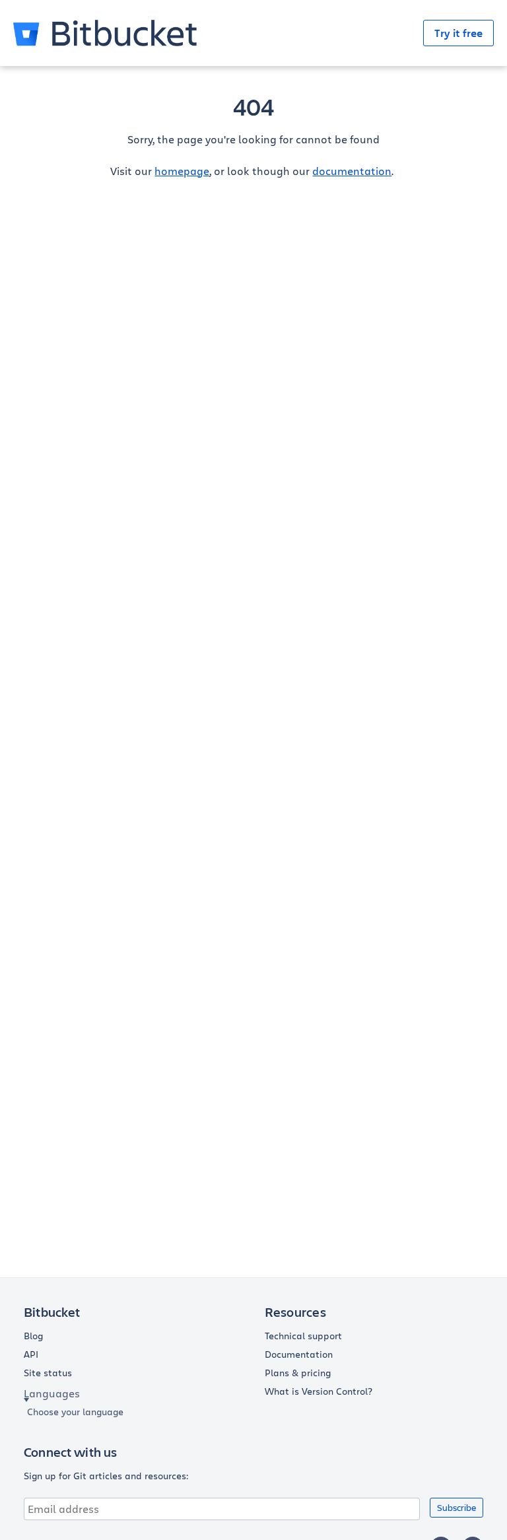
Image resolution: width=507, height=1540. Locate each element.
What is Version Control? (318, 1391)
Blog (33, 1336)
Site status (48, 1373)
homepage (181, 171)
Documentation (299, 1354)
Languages (52, 1393)
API (31, 1354)
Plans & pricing (298, 1373)
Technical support (303, 1336)
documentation (351, 171)
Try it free (458, 33)
